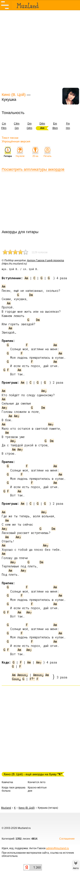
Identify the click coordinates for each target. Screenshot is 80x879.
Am (26, 278)
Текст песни (10, 137)
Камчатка (7, 782)
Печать (47, 156)
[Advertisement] (40, 51)
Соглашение (67, 838)
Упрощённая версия (16, 141)
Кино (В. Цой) (14, 95)
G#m (29, 128)
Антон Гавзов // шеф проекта (45, 260)
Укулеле (20, 156)
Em (55, 123)
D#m (42, 123)
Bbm (55, 128)
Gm (17, 128)
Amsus (22, 675)
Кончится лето (36, 782)
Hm (68, 128)
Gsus (16, 679)
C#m (16, 123)
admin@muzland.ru (57, 848)
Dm (30, 123)
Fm (68, 123)
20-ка (35, 156)
